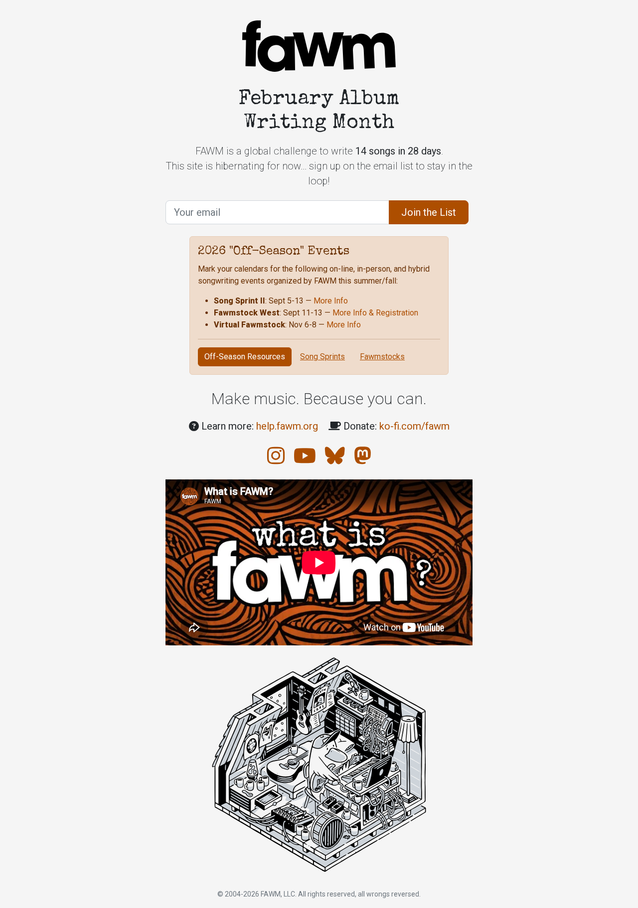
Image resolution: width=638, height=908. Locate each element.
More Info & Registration (375, 312)
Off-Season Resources (244, 356)
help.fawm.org (287, 426)
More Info (331, 300)
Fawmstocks (382, 356)
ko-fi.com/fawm (414, 426)
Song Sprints (322, 356)
